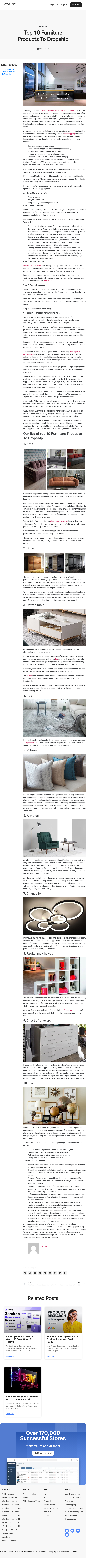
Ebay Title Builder (9, 1540)
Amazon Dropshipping (74, 1497)
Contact (47, 1515)
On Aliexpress (69, 1010)
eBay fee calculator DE (11, 1523)
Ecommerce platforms (32, 266)
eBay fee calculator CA (11, 1512)
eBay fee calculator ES (11, 1526)
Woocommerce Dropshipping (71, 1517)
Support (47, 1497)
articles (44, 26)
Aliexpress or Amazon (59, 521)
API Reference (8, 1494)
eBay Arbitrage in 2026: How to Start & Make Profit (22, 1398)
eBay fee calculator (10, 1501)
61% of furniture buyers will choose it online (59, 111)
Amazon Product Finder (30, 1496)
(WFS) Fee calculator (10, 1530)
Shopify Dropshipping (74, 1508)
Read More (10, 1356)
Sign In (64, 5)
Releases (48, 1494)
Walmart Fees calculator (7, 1535)
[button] (45, 4)
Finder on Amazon (9, 1497)
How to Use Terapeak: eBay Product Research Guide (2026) (62, 1339)
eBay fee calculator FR (11, 1519)
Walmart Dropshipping (74, 1512)
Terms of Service (51, 1508)
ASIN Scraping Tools (31, 1501)
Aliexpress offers (30, 743)
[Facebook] (67, 1531)
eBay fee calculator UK (11, 1505)
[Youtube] (78, 1531)
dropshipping (69, 134)
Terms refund (49, 1505)
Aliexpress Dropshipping (70, 1503)
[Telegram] (67, 1535)
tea (56, 659)
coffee (29, 676)
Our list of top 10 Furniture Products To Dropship (8, 72)
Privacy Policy (49, 1501)
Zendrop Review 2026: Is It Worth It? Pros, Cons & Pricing (20, 1339)
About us (47, 1512)
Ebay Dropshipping (72, 1494)
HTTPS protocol (50, 281)
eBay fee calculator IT (11, 1515)
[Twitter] (72, 1531)
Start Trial (76, 5)
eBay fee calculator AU (11, 1508)
